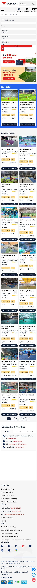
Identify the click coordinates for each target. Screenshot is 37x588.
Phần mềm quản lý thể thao (10, 533)
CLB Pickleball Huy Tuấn (27, 361)
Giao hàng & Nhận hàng (9, 499)
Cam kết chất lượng (7, 495)
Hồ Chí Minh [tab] (30, 431)
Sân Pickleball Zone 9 (8, 220)
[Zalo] (34, 575)
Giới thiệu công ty (7, 518)
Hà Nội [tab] (7, 431)
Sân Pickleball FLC (7, 149)
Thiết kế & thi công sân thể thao (11, 530)
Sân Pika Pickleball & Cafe (8, 256)
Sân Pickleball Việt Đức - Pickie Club (27, 185)
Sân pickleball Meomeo (8, 395)
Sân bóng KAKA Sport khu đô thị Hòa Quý (27, 103)
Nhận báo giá (9, 78)
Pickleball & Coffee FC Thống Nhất (26, 150)
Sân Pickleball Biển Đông (27, 255)
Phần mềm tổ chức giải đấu (10, 536)
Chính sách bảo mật (7, 489)
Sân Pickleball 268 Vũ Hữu (8, 185)
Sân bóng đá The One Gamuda (8, 103)
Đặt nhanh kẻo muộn (9, 124)
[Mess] (34, 569)
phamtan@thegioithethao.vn (17, 444)
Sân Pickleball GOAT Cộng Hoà (7, 327)
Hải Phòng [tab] (18, 431)
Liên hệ (3, 521)
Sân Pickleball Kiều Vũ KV (26, 396)
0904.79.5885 (16, 511)
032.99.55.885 (17, 441)
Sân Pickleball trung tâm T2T (27, 221)
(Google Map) (12, 438)
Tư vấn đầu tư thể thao (8, 527)
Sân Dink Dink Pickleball (9, 291)
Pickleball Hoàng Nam (8, 361)
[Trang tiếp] (28, 418)
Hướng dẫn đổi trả (7, 492)
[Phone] (34, 580)
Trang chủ (4, 14)
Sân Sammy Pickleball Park (26, 292)
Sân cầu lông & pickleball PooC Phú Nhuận (27, 327)
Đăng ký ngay (9, 62)
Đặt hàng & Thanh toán (8, 502)
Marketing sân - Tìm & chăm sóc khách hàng (16, 540)
